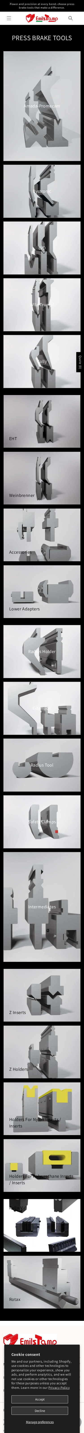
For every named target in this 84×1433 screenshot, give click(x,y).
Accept (40, 1399)
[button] (9, 18)
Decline (40, 1411)
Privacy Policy (59, 1387)
